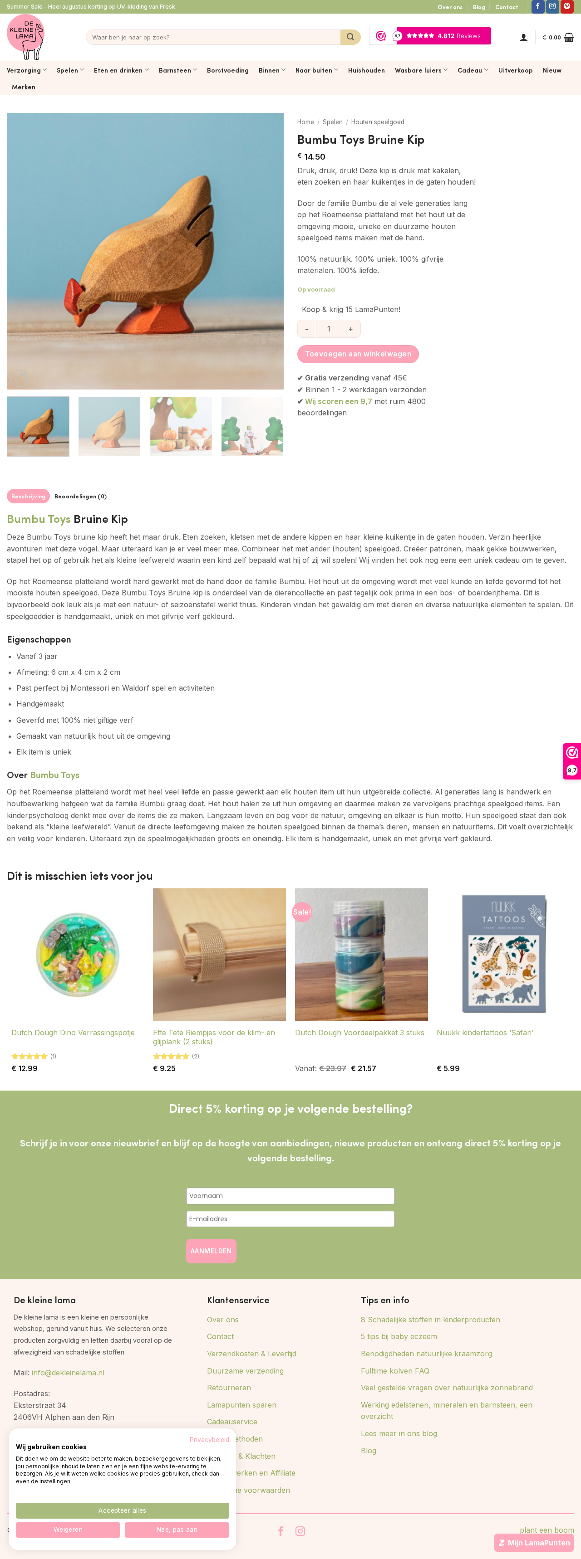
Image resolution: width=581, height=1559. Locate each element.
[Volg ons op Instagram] (552, 7)
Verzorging (24, 69)
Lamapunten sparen (241, 1404)
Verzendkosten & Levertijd (251, 1353)
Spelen (67, 69)
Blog (479, 7)
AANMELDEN (211, 1251)
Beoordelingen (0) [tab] (80, 496)
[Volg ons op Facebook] (538, 7)
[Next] (267, 251)
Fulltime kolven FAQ (395, 1370)
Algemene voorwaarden (248, 1490)
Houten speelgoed (377, 122)
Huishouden (366, 69)
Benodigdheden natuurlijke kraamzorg (426, 1353)
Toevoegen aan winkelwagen (358, 354)
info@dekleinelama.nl (68, 1372)
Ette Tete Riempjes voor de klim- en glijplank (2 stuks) (214, 1037)
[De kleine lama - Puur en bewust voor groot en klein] (25, 37)
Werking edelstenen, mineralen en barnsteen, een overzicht (446, 1410)
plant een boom (547, 1530)
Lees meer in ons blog (399, 1433)
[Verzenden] (350, 37)
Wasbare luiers (418, 69)
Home (305, 122)
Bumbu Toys (39, 518)
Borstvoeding (228, 69)
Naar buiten (313, 69)
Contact (506, 7)
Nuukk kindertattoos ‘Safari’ (485, 1032)
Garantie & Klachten (241, 1456)
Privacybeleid (209, 1439)
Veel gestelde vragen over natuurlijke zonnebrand (447, 1387)
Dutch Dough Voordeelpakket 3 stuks (359, 1032)
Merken (23, 86)
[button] (523, 37)
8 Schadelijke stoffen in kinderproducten (430, 1319)
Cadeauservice (232, 1421)
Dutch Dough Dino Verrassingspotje (73, 1032)
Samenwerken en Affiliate (251, 1472)
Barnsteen (175, 69)
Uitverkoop (515, 69)
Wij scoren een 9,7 (338, 401)
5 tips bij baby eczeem (399, 1336)
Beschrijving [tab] (28, 496)
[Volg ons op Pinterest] (567, 7)
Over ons (450, 7)
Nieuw (552, 69)
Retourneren (229, 1387)
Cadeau (470, 69)
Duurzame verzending (245, 1370)
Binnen (269, 69)
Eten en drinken (118, 69)
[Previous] (23, 251)
